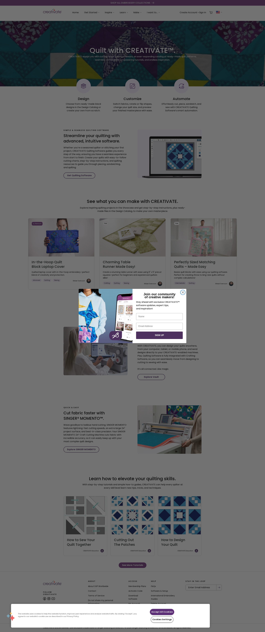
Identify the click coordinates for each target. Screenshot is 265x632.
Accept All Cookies (162, 612)
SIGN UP (159, 335)
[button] (10, 616)
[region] (110, 616)
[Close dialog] (182, 292)
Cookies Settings (162, 619)
